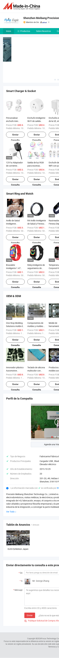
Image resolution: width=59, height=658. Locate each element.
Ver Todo (10, 511)
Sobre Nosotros (43, 31)
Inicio (8, 31)
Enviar (30, 615)
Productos (25, 31)
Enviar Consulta (15, 135)
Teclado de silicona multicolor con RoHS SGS (36, 370)
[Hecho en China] (22, 6)
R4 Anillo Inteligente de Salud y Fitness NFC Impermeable (36, 223)
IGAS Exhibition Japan (18, 548)
